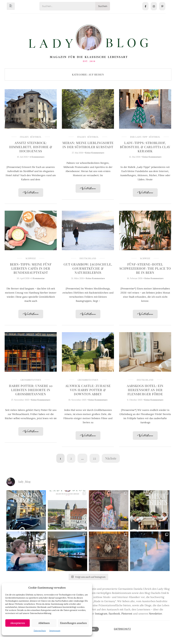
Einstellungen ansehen (73, 623)
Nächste (110, 458)
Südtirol (35, 136)
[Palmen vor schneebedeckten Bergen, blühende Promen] (150, 510)
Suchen (102, 6)
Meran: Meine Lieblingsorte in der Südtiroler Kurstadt (88, 145)
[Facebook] (145, 6)
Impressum (54, 630)
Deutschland (88, 258)
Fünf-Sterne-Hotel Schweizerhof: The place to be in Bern (145, 268)
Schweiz (31, 258)
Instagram (101, 613)
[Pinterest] (162, 6)
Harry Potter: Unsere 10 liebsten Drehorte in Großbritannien (31, 390)
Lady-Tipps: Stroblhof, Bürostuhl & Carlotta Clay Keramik (145, 147)
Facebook (114, 613)
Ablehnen (44, 623)
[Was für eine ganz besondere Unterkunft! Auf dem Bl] (108, 510)
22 (94, 458)
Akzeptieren (17, 623)
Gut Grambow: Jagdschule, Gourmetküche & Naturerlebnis (88, 268)
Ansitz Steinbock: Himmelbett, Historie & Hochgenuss (30, 147)
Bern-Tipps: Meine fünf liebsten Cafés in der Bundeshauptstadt (31, 268)
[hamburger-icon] (11, 6)
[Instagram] (154, 6)
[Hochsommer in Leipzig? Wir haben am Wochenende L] (26, 510)
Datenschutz (40, 630)
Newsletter (155, 613)
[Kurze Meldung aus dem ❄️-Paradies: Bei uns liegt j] (150, 551)
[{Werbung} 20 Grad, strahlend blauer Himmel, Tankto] (26, 551)
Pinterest (126, 613)
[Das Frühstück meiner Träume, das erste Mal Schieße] (108, 551)
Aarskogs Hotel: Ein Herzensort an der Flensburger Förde (145, 390)
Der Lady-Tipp (138, 136)
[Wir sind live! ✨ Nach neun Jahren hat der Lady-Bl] (67, 510)
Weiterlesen (31, 193)
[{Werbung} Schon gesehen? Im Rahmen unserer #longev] (67, 551)
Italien (24, 136)
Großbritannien (30, 379)
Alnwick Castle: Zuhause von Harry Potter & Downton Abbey (88, 390)
